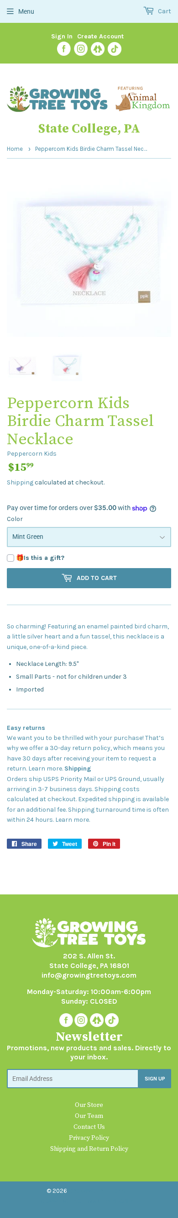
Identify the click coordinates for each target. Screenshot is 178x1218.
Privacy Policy (89, 1138)
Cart (164, 11)
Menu (26, 11)
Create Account (100, 36)
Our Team (89, 1116)
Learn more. (45, 768)
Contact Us (89, 1127)
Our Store (89, 1105)
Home (15, 148)
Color (15, 519)
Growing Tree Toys (96, 1190)
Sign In (62, 36)
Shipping (20, 482)
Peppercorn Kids (32, 453)
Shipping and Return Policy (89, 1149)
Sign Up (155, 1078)
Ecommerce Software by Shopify (85, 1201)
